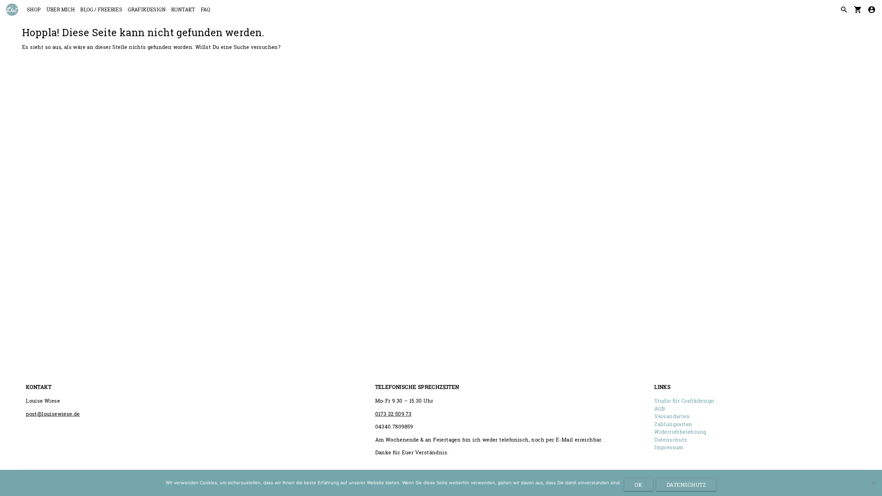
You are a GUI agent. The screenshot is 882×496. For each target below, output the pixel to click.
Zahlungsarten (673, 424)
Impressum (669, 447)
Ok (639, 484)
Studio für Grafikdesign (684, 400)
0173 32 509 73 (393, 413)
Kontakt (183, 9)
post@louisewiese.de (53, 413)
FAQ (205, 9)
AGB (659, 408)
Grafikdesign (147, 9)
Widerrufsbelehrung (680, 431)
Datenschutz (670, 439)
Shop (34, 9)
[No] (873, 482)
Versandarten (672, 416)
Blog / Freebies (101, 9)
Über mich (61, 9)
